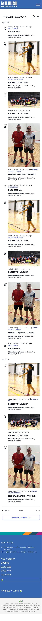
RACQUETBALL (15, 31)
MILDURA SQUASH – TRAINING (21, 174)
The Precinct (8, 559)
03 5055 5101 (7, 549)
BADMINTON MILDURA (18, 82)
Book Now (6, 571)
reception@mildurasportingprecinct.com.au (20, 552)
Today (21, 510)
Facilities (6, 567)
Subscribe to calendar (19, 517)
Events (5, 563)
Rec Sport (6, 575)
